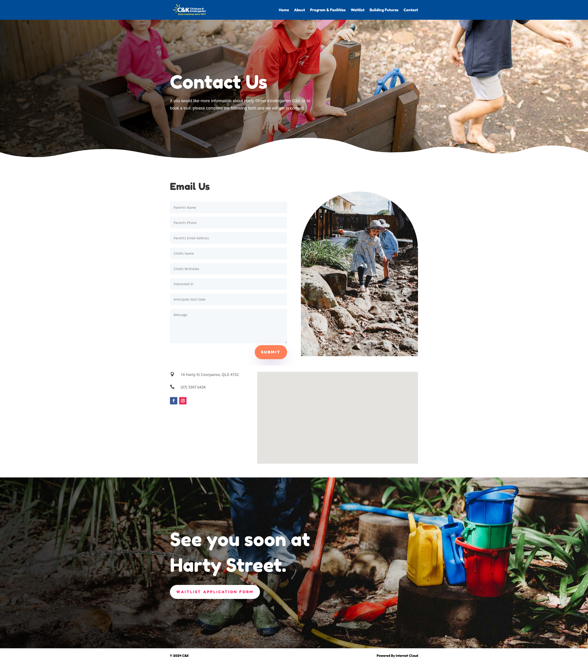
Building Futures (384, 10)
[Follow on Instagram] (183, 400)
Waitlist (358, 10)
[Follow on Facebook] (173, 400)
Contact (411, 10)
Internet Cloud (407, 655)
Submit (271, 352)
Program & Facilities (328, 10)
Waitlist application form (215, 592)
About (299, 10)
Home (284, 10)
